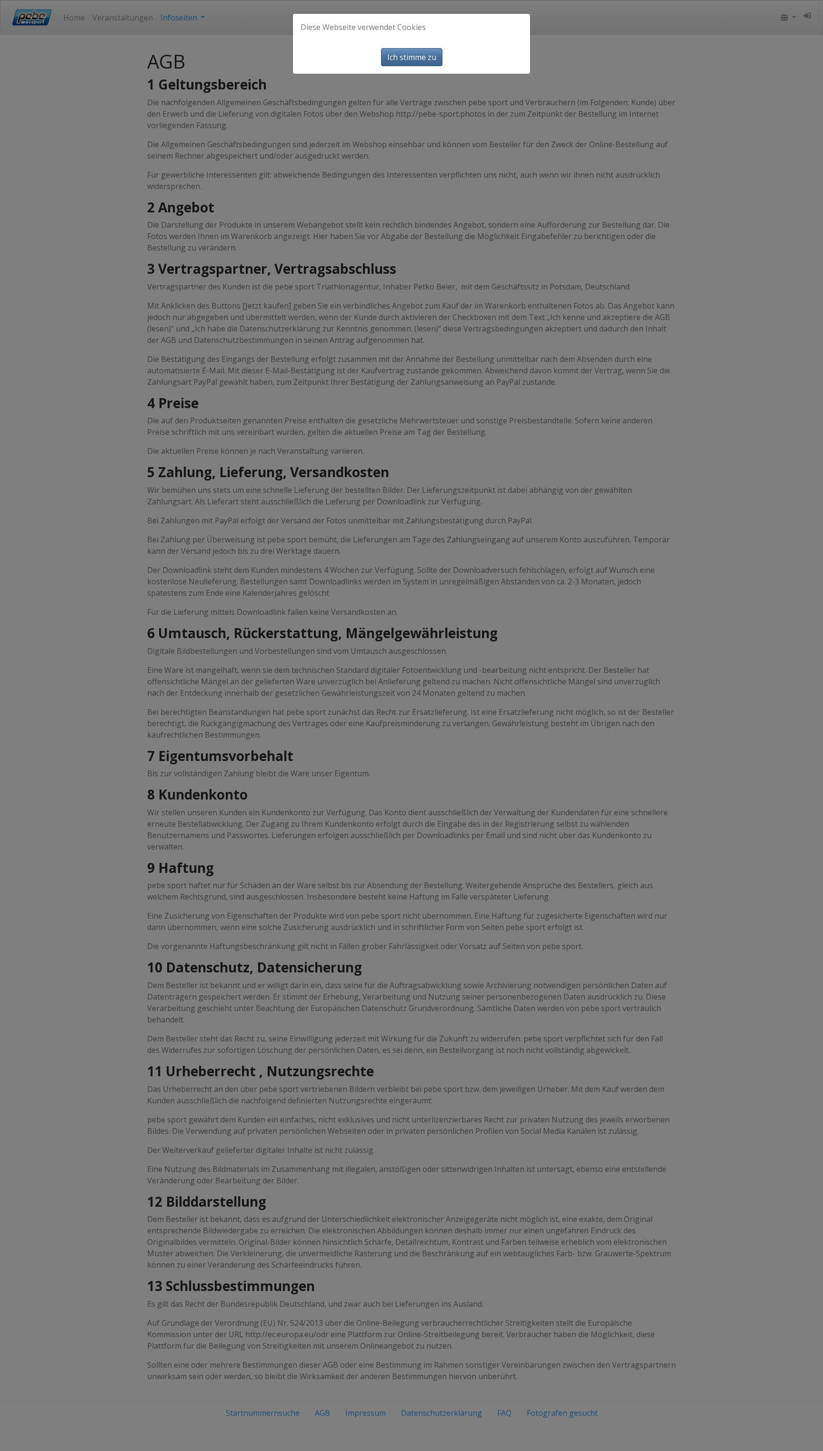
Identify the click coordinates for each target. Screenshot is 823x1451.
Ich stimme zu (411, 57)
